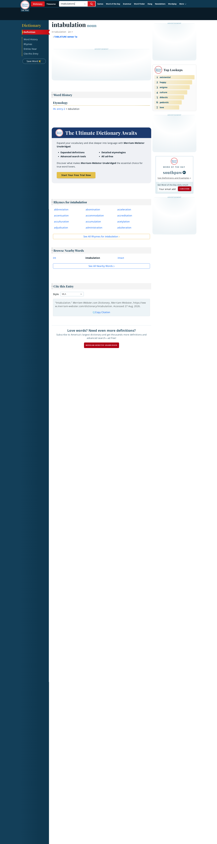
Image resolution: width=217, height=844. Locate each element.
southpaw (172, 172)
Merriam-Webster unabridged (101, 345)
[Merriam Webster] (174, 161)
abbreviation (61, 209)
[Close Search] (85, 3)
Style (56, 294)
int (54, 257)
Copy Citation (102, 312)
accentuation (61, 215)
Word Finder (139, 4)
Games (100, 4)
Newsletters (160, 4)
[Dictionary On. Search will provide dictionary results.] (44, 4)
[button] (183, 4)
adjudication (61, 227)
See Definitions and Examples (173, 178)
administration (94, 227)
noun (91, 25)
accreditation (124, 215)
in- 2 (59, 109)
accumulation (93, 221)
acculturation (61, 221)
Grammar (127, 4)
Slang (150, 4)
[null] (184, 172)
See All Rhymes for (100, 236)
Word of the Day (113, 4)
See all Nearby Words (101, 266)
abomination (93, 209)
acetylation (123, 221)
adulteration (124, 227)
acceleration (124, 209)
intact (121, 257)
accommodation (95, 215)
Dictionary (31, 25)
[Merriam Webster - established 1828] (25, 3)
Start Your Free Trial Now (76, 175)
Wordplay (172, 4)
